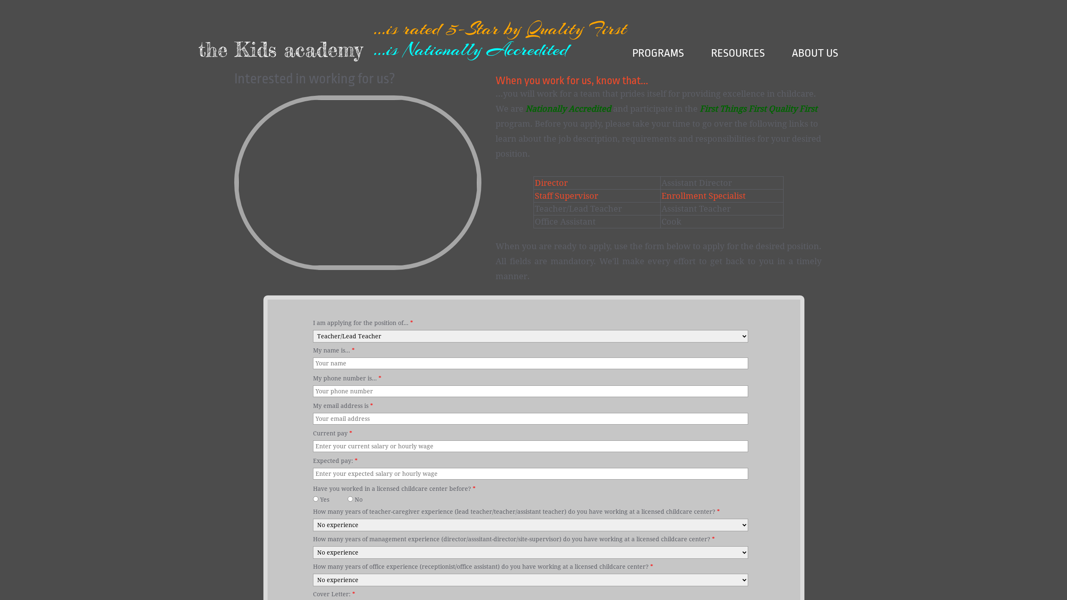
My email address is (343, 405)
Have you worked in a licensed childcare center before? (394, 488)
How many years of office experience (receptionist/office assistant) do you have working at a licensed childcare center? (483, 566)
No (358, 499)
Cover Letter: (334, 594)
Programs (658, 53)
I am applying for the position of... (363, 323)
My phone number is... (347, 378)
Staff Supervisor (566, 196)
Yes (323, 499)
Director (551, 183)
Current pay (332, 433)
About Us (815, 53)
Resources (738, 53)
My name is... (334, 350)
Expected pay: (335, 461)
